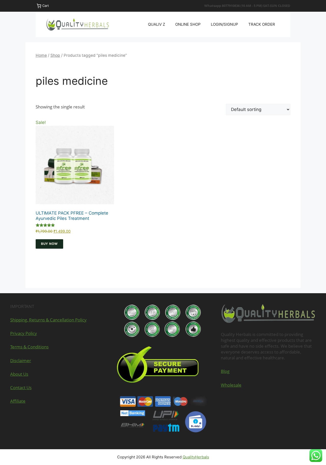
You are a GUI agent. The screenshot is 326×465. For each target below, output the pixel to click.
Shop (55, 55)
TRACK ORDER (261, 24)
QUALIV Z (156, 24)
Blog (225, 371)
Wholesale (231, 385)
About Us (19, 374)
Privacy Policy (23, 333)
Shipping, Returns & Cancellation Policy (48, 320)
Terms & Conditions (29, 347)
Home (41, 55)
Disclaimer (20, 360)
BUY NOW (49, 244)
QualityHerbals (196, 457)
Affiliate (17, 401)
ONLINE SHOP (188, 24)
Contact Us (21, 387)
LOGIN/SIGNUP (224, 24)
